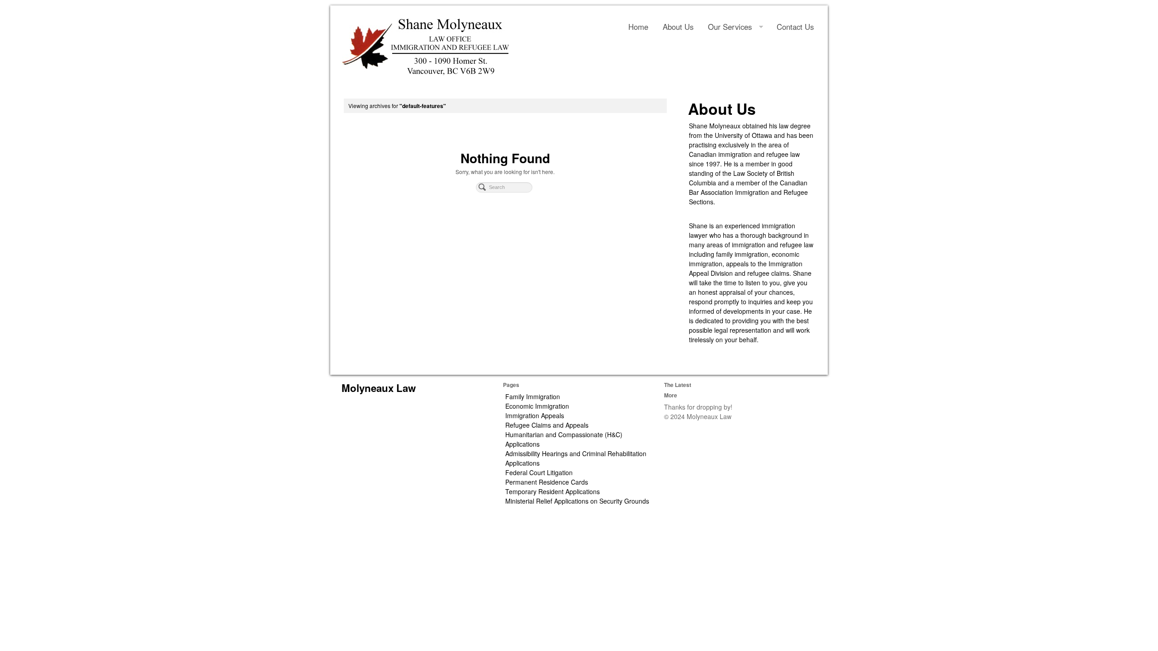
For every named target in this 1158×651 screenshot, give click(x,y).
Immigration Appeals (534, 415)
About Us (678, 26)
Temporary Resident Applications (552, 491)
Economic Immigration (537, 405)
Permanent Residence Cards (546, 481)
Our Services (730, 26)
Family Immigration (532, 396)
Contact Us (795, 26)
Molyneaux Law (379, 388)
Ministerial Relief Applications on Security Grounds (577, 500)
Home (638, 26)
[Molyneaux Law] (425, 46)
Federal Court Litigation (539, 472)
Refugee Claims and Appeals (546, 424)
